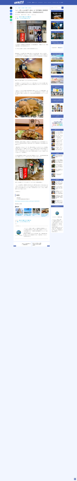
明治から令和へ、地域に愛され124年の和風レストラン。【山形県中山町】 (59, 136)
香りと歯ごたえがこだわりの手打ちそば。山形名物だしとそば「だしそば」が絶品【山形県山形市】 (59, 145)
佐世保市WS (26, 220)
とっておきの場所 (21, 18)
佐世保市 (21, 220)
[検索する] (62, 8)
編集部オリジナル (34, 2)
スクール (45, 2)
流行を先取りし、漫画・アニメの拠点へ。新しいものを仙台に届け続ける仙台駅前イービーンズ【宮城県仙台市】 (59, 149)
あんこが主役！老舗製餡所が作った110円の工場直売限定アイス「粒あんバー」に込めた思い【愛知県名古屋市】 (59, 133)
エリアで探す (29, 2)
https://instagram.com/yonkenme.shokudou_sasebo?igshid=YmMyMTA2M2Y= (27, 201)
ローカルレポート (40, 2)
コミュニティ (49, 2)
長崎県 (30, 220)
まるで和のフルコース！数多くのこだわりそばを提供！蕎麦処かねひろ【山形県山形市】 (59, 141)
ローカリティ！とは (55, 2)
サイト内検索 (61, 2)
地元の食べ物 (27, 18)
